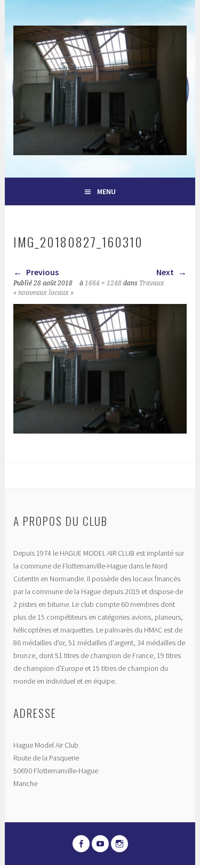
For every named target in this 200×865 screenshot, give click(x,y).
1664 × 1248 (103, 283)
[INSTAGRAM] (119, 843)
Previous (42, 272)
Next (165, 272)
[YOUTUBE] (100, 843)
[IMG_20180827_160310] (99, 430)
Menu (106, 191)
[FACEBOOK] (81, 843)
